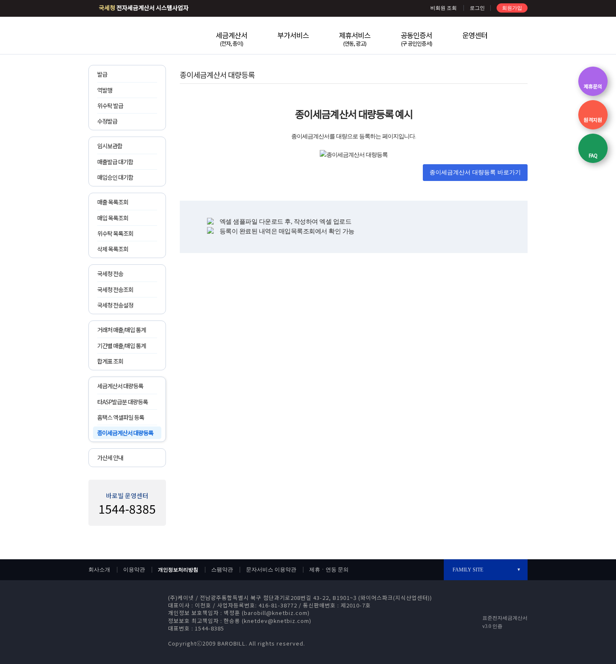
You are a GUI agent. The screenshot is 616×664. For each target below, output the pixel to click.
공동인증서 (416, 38)
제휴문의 (593, 86)
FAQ (593, 155)
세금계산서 (231, 38)
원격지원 (593, 119)
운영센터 (474, 35)
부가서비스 (293, 35)
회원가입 (512, 8)
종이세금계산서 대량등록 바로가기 (475, 172)
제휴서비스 (354, 38)
